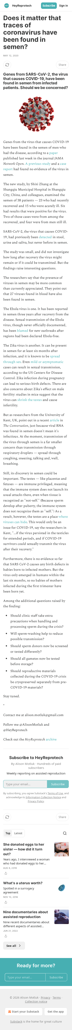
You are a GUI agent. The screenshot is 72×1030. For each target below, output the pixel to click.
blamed (22, 330)
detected (45, 237)
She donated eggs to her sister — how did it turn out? (23, 849)
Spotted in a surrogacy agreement (18, 890)
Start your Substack (25, 1011)
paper (53, 153)
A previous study (37, 163)
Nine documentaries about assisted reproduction (25, 914)
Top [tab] (8, 833)
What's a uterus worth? (23, 883)
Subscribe (49, 5)
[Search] (65, 833)
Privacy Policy (36, 801)
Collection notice (36, 1001)
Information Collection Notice (43, 797)
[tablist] (14, 833)
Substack (16, 1021)
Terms (57, 997)
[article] (36, 859)
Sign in (63, 5)
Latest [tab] (18, 833)
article (54, 420)
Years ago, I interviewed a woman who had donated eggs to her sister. (26, 861)
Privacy (45, 997)
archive (51, 739)
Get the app (56, 1011)
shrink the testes (29, 400)
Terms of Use (55, 793)
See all (11, 946)
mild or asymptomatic (47, 362)
